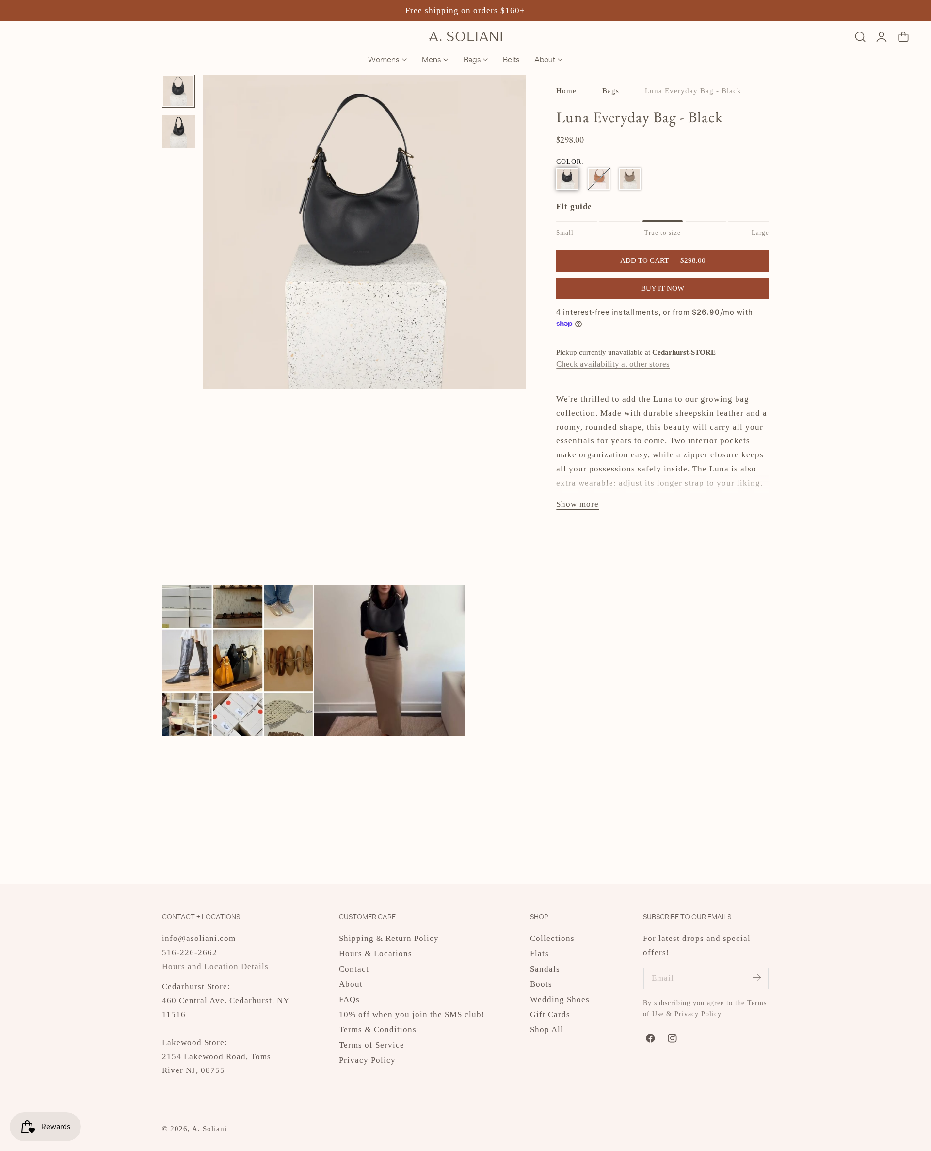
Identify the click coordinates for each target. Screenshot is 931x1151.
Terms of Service (371, 1045)
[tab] (178, 91)
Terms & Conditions (378, 1030)
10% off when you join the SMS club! (412, 1014)
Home (566, 91)
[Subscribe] (756, 977)
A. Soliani (209, 1129)
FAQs (349, 999)
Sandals (545, 968)
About (351, 984)
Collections (552, 938)
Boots (541, 984)
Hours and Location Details (215, 966)
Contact (354, 968)
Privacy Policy (367, 1060)
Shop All (546, 1030)
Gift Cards (550, 1014)
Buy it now (662, 288)
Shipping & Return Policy (389, 938)
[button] (860, 36)
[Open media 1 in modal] (507, 93)
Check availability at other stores (613, 364)
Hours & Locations (375, 953)
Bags (610, 91)
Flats (539, 953)
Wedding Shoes (560, 999)
